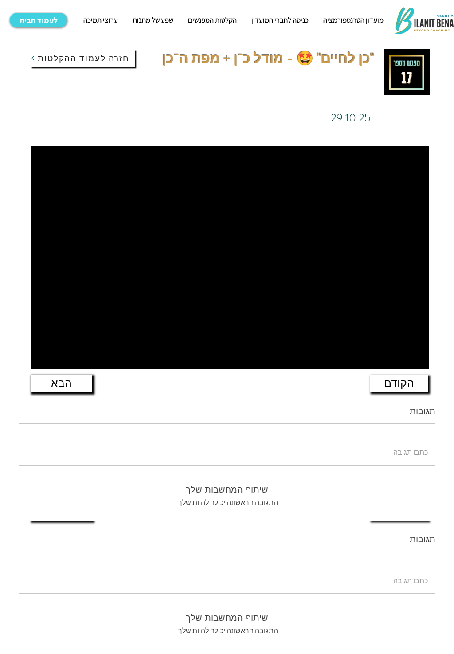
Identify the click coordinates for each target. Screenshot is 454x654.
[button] (100, 20)
